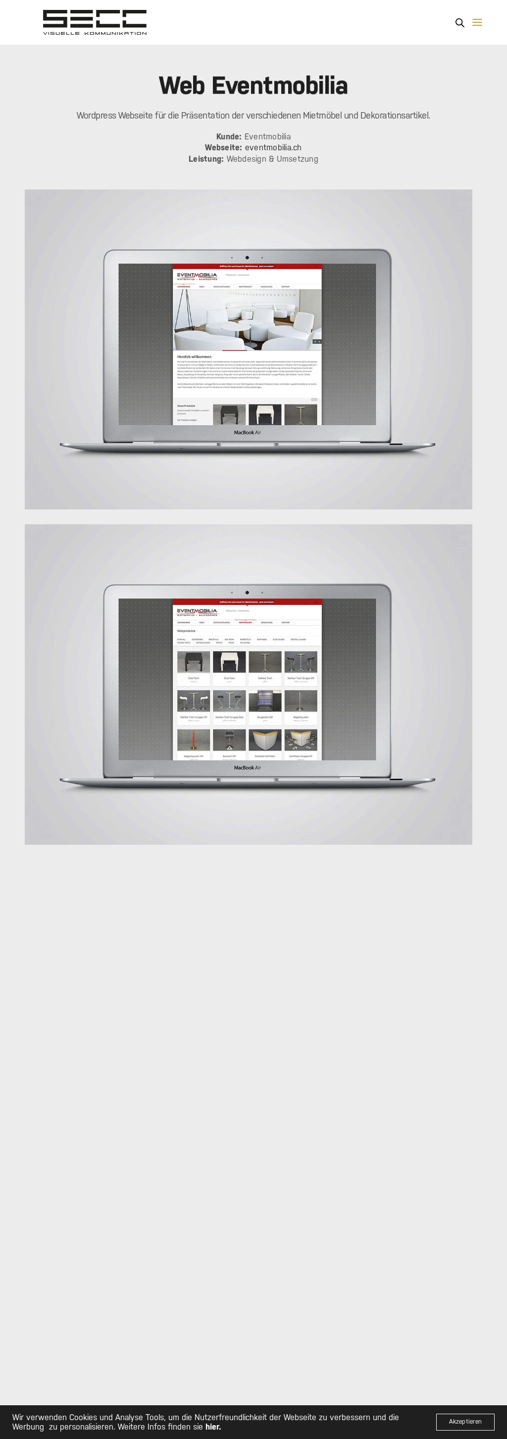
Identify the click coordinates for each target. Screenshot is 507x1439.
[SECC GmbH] (95, 22)
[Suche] (460, 22)
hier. (213, 1427)
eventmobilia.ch (273, 147)
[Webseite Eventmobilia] (248, 349)
